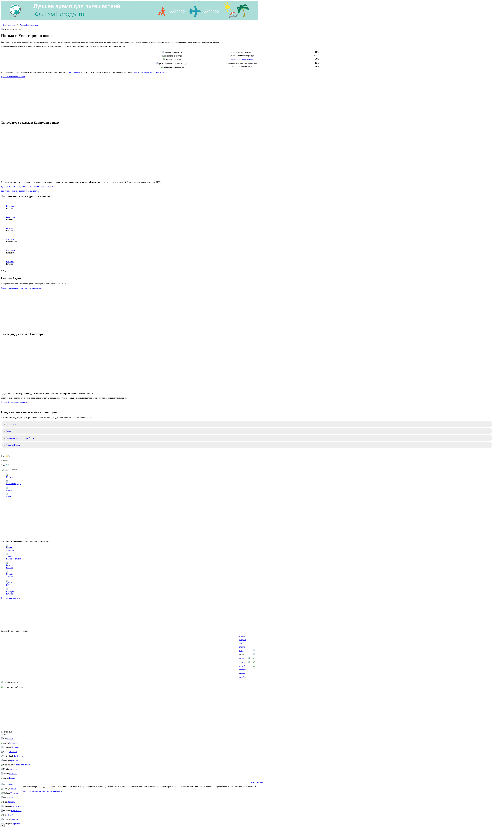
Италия (9, 567)
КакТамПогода (9, 25)
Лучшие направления (10, 598)
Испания (13, 752)
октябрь (242, 670)
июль (71, 72)
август (77, 72)
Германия (16, 747)
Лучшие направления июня (13, 77)
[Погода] (129, 20)
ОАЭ (8, 585)
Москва (9, 477)
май (135, 72)
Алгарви (10, 239)
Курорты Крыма (13, 445)
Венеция (10, 206)
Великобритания (13, 559)
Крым (8, 431)
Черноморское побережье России (20, 438)
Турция (9, 576)
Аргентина (16, 806)
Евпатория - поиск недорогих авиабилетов (20, 191)
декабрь (242, 677)
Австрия (12, 743)
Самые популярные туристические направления (22, 288)
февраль (242, 640)
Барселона (10, 217)
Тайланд (14, 793)
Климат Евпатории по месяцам (14, 402)
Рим (8, 565)
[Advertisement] (247, 98)
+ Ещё (3, 270)
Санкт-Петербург (13, 484)
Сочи (8, 496)
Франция (10, 550)
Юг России (11, 424)
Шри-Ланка (16, 810)
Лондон (9, 556)
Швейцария (18, 756)
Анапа (9, 490)
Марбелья (10, 250)
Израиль (11, 802)
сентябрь (160, 72)
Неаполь (10, 261)
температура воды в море (241, 59)
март (241, 643)
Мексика (13, 773)
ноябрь (242, 673)
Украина (13, 769)
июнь (140, 72)
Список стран (257, 782)
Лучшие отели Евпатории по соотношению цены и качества (27, 186)
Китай (10, 815)
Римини (9, 228)
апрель (242, 647)
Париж (9, 548)
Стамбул (10, 574)
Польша (11, 797)
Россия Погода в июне (29, 25)
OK (2, 826)
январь (242, 636)
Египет (11, 784)
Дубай (9, 583)
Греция (13, 789)
